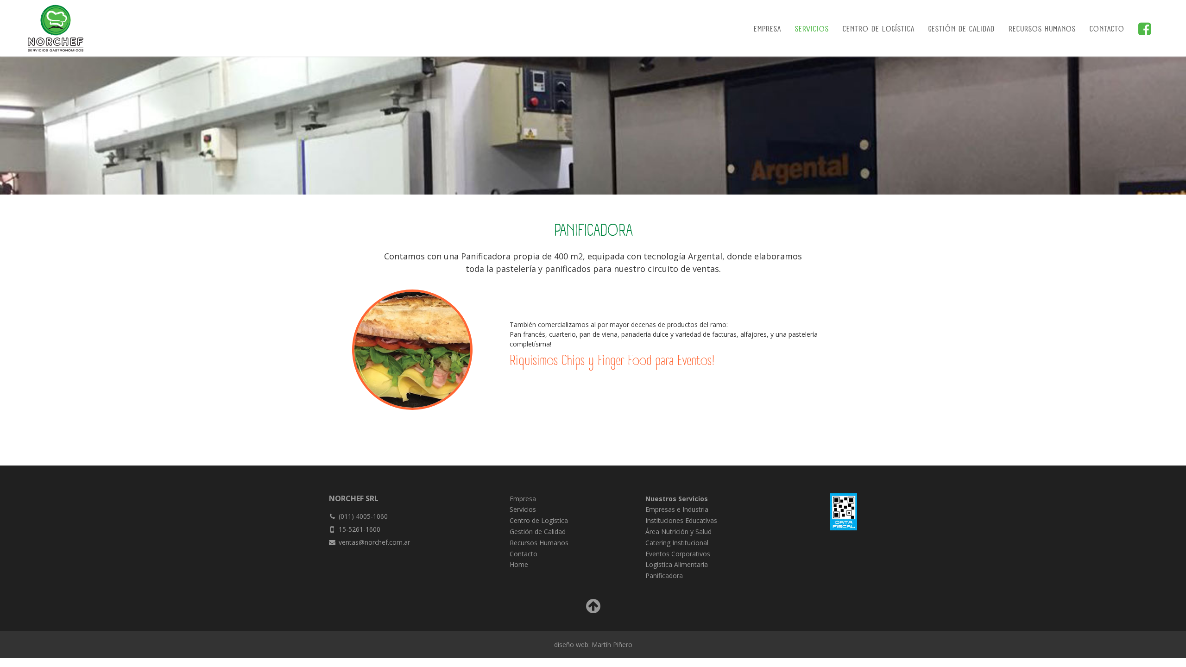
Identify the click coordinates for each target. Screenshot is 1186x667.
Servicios (812, 30)
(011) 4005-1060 (363, 516)
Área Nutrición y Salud (678, 531)
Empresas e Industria (676, 509)
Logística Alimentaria (676, 564)
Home (519, 564)
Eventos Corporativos (677, 553)
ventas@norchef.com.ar (374, 542)
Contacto (1107, 30)
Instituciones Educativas (681, 520)
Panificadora (664, 575)
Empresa (767, 30)
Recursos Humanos (1042, 30)
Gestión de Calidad (961, 30)
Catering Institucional (676, 542)
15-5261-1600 (359, 529)
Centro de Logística (879, 30)
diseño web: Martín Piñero (593, 644)
